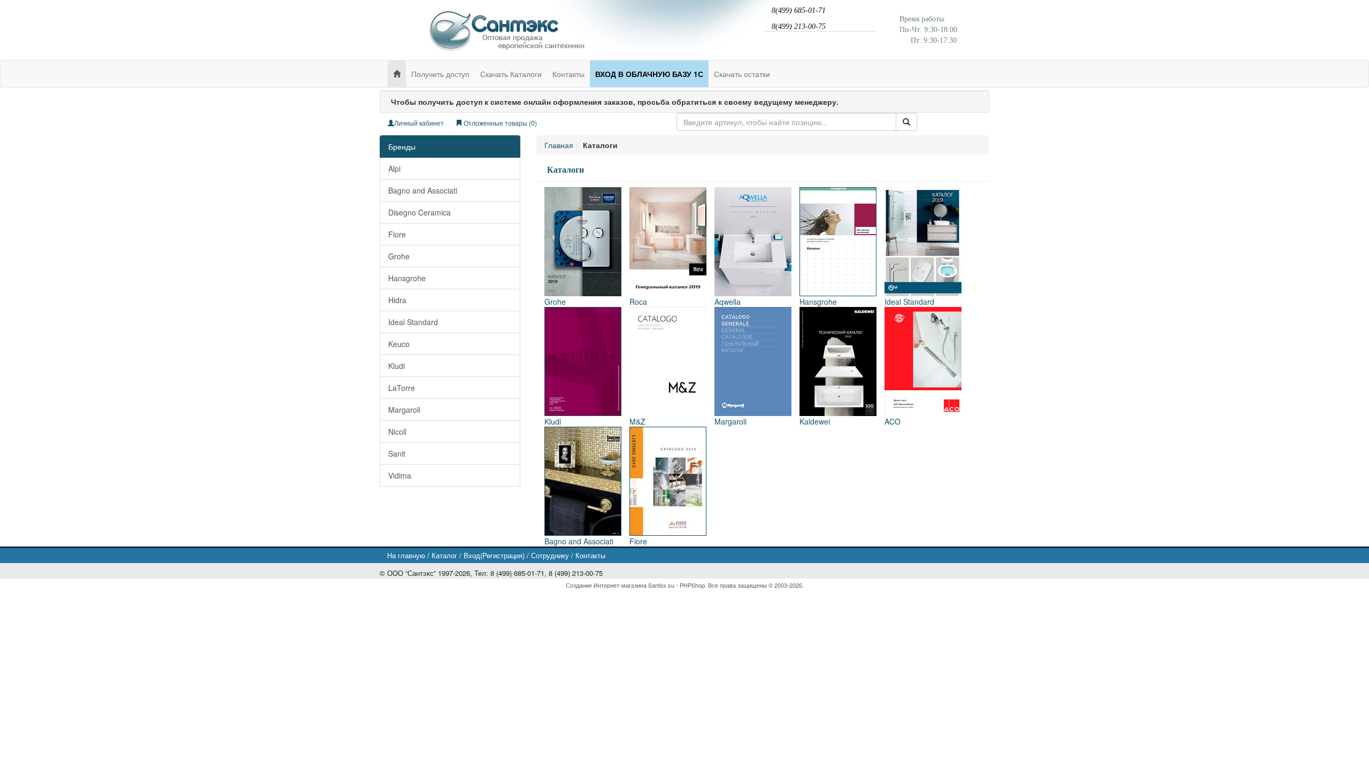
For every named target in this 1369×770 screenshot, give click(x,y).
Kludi (396, 365)
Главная (558, 145)
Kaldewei (814, 421)
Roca (638, 301)
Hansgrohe (407, 278)
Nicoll (397, 431)
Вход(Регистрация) (494, 555)
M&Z (637, 421)
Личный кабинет (419, 122)
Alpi (394, 168)
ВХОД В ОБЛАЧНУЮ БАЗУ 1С (649, 73)
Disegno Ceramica (419, 212)
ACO (893, 421)
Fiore (397, 234)
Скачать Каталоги (511, 73)
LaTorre (401, 387)
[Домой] (397, 73)
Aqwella (727, 301)
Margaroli (404, 409)
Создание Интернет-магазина (606, 585)
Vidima (399, 475)
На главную (406, 555)
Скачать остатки (742, 73)
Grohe (399, 256)
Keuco (399, 343)
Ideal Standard (413, 322)
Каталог (444, 555)
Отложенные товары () (499, 122)
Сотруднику (550, 555)
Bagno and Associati (422, 190)
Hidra (397, 300)
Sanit (396, 453)
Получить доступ (440, 73)
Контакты (568, 73)
